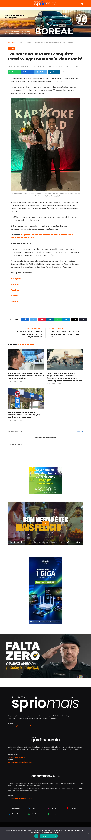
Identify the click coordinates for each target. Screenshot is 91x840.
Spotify (14, 301)
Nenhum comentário (55, 67)
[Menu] (9, 3)
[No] (88, 834)
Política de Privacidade (49, 836)
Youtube (15, 284)
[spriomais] (45, 4)
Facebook (15, 290)
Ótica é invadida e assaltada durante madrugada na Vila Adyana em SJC (29, 334)
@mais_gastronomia (16, 757)
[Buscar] (82, 3)
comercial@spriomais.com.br (20, 762)
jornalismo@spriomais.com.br (20, 726)
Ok (36, 836)
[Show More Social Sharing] (63, 72)
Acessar (79, 432)
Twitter (14, 296)
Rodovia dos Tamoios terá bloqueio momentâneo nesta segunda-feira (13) (65, 334)
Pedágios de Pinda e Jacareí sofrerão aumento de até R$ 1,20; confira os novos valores (24, 414)
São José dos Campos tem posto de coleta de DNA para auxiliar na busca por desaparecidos (26, 375)
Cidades (11, 48)
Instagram (16, 278)
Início (21, 43)
